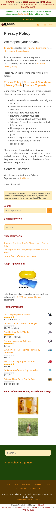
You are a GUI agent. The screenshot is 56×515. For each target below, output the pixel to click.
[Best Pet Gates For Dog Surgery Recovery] (28, 414)
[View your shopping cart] (38, 24)
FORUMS (28, 4)
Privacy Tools (13, 85)
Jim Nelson (25, 178)
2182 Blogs (46, 2)
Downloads (37, 484)
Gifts (48, 484)
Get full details (23, 14)
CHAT (36, 4)
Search (7, 205)
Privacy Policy (13, 82)
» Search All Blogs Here (19, 462)
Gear (16, 484)
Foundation (21, 488)
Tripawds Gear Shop (36, 48)
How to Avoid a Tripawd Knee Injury (20, 256)
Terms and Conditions (37, 82)
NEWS (10, 4)
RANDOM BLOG (28, 7)
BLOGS (18, 4)
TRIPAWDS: (9, 2)
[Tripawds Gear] (9, 24)
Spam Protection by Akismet (28, 499)
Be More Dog (34, 488)
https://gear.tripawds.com (17, 51)
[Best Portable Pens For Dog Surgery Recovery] (28, 435)
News (9, 484)
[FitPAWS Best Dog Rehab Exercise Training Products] (28, 288)
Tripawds (8, 48)
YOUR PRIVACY (47, 4)
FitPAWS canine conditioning (28, 297)
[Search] (49, 210)
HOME (3, 4)
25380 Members (30, 2)
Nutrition (26, 484)
